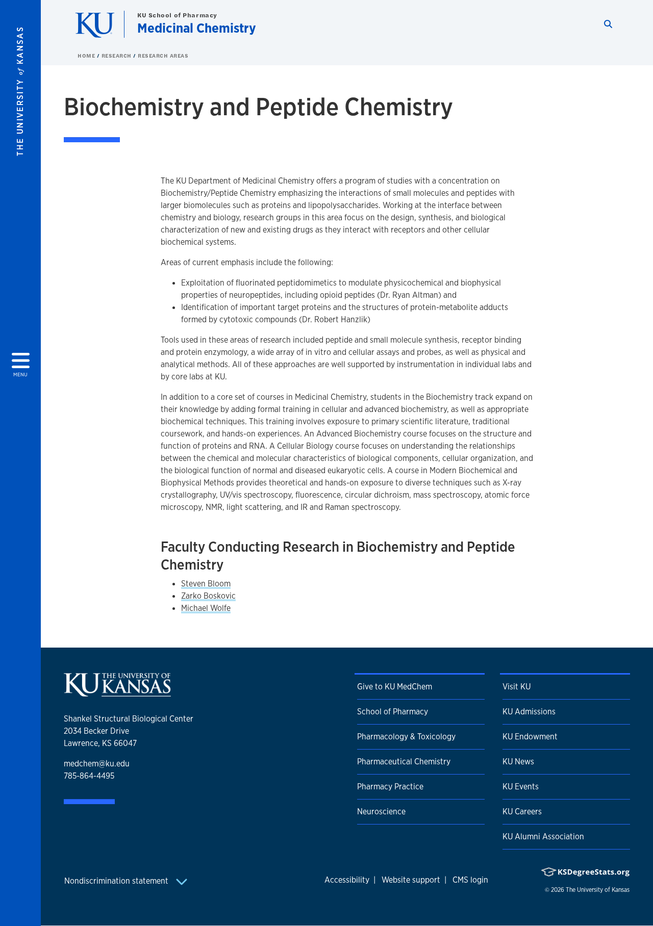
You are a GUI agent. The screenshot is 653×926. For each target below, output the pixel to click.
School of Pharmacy (392, 711)
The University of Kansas (598, 890)
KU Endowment (530, 736)
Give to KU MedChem (394, 686)
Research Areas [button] (163, 55)
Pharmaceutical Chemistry (403, 761)
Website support (411, 879)
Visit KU (517, 686)
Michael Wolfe (206, 608)
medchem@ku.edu (97, 763)
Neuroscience (381, 811)
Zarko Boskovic (208, 595)
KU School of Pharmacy (177, 15)
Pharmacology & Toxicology (406, 736)
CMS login (470, 879)
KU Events (521, 786)
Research (118, 55)
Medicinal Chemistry (196, 28)
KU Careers (522, 811)
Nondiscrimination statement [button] (117, 881)
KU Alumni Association (543, 836)
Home (87, 55)
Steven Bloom (206, 583)
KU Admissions (529, 711)
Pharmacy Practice (390, 786)
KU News (518, 761)
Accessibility (346, 879)
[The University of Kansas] (117, 692)
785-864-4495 (89, 775)
